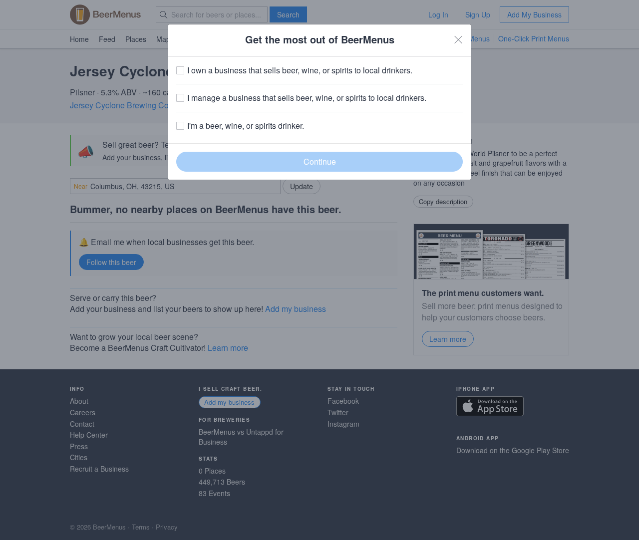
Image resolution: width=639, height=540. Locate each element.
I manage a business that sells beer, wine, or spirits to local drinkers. (306, 97)
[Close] (458, 39)
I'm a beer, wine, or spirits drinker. (245, 125)
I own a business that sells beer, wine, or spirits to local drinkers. (299, 70)
